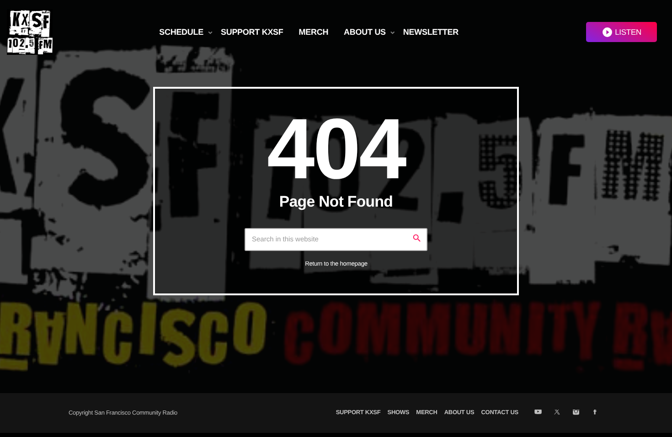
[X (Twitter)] (557, 413)
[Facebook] (595, 413)
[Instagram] (575, 413)
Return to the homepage (336, 263)
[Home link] (30, 32)
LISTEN (621, 32)
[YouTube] (537, 413)
